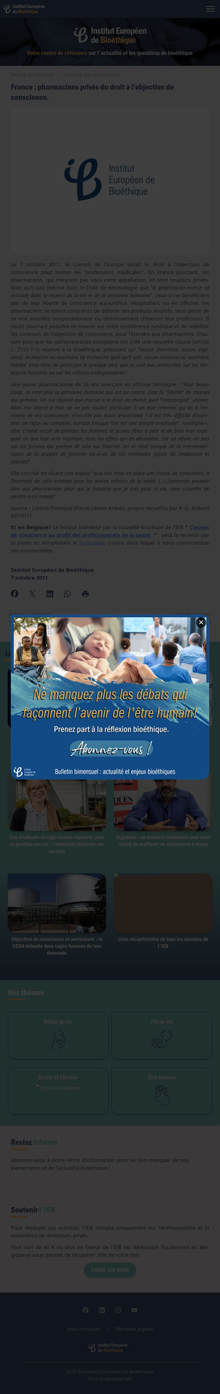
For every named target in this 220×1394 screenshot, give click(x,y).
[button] (110, 697)
